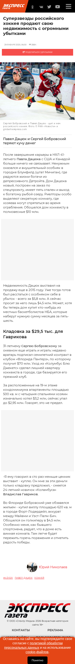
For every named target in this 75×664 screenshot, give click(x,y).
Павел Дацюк (23, 578)
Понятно (37, 660)
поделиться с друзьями (38, 52)
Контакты (21, 630)
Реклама (55, 630)
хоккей (39, 578)
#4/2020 (8, 578)
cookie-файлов (37, 652)
